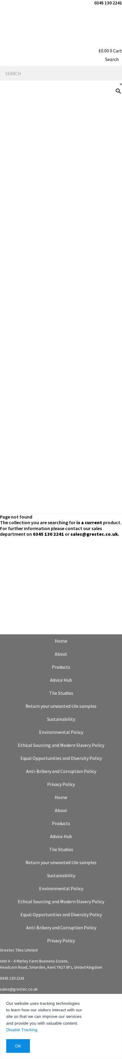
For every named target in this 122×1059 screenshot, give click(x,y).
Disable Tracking (21, 1029)
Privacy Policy (61, 784)
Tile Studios (61, 693)
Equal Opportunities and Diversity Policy (61, 758)
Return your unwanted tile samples (61, 706)
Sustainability (61, 719)
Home (61, 641)
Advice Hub (61, 680)
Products (107, 155)
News (112, 249)
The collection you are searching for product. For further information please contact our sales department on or (60, 528)
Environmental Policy (61, 732)
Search (112, 59)
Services (108, 211)
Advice (111, 192)
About (61, 654)
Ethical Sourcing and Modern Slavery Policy (61, 745)
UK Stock (108, 306)
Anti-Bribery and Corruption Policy (61, 771)
